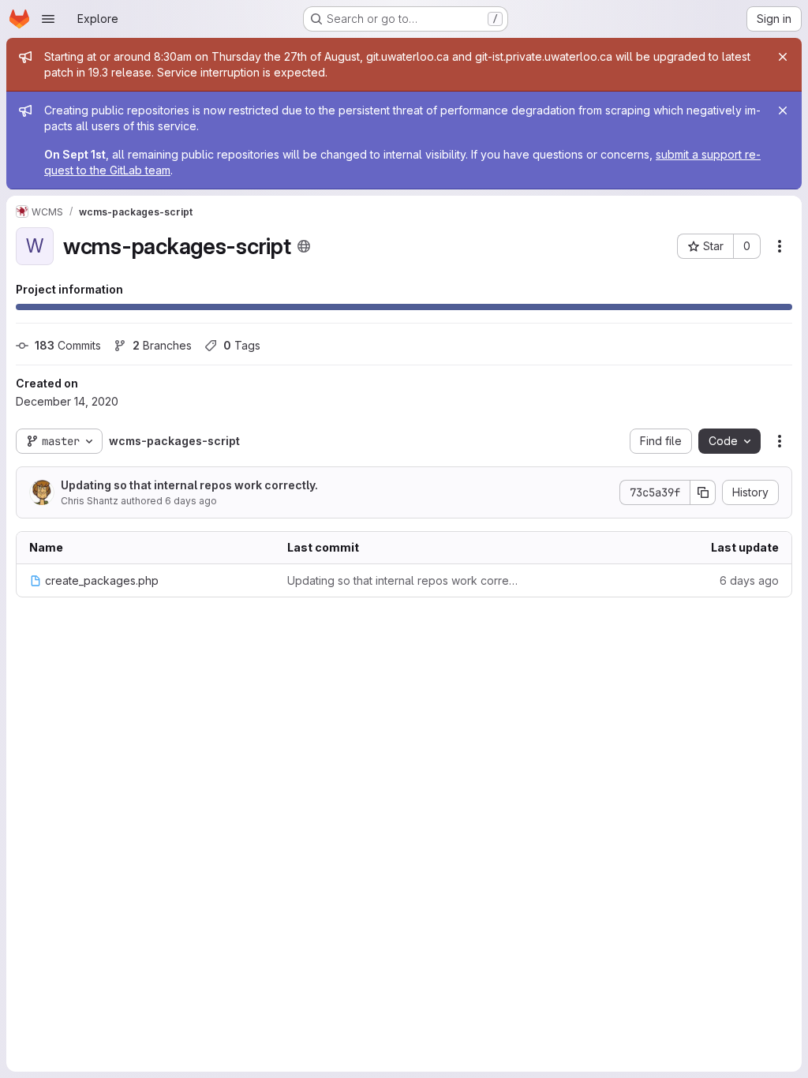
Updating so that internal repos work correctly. (189, 485)
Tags (241, 345)
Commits (68, 345)
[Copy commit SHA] (703, 492)
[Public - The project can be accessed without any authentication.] (303, 246)
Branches (162, 345)
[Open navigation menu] (48, 19)
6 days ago (191, 501)
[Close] (782, 56)
